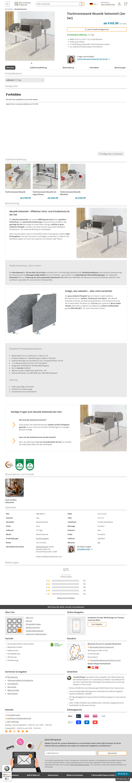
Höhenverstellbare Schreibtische (20, 680)
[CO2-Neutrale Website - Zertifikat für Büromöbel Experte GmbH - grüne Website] (57, 645)
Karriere (29, 621)
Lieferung (29, 634)
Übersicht (10, 67)
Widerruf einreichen (75, 775)
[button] (60, 4)
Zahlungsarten (41, 634)
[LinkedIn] (19, 731)
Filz (99, 542)
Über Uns (29, 618)
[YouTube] (27, 731)
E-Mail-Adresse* (52, 753)
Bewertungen (120, 67)
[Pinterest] (23, 731)
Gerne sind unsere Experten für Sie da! (92, 59)
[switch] (7, 778)
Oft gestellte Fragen (33, 624)
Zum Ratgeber (97, 624)
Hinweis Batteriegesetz (34, 631)
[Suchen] (81, 4)
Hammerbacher (42, 547)
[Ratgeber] (6, 731)
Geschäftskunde (108, 4)
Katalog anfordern (33, 627)
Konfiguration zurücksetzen (112, 154)
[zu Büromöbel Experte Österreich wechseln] (92, 668)
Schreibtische (13, 684)
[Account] (119, 3)
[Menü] (7, 4)
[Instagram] (14, 731)
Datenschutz (53, 775)
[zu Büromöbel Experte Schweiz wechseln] (96, 668)
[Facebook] (10, 731)
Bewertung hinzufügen (66, 598)
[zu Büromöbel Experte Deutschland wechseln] (89, 668)
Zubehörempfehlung (38, 67)
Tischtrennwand (42, 538)
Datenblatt (94, 67)
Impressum (14, 775)
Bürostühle (12, 687)
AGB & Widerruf (33, 775)
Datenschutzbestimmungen (80, 765)
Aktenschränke (13, 690)
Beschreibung (68, 67)
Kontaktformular (83, 549)
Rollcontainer (13, 693)
